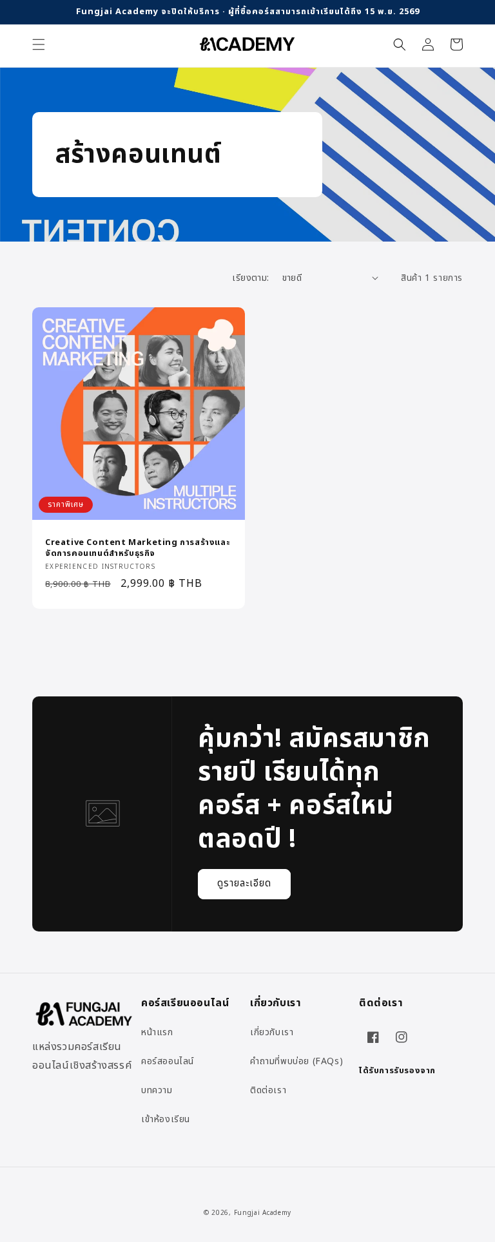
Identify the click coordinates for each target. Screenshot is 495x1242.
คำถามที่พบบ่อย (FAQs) (296, 1061)
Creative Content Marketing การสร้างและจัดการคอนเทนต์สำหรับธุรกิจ (137, 548)
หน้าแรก (157, 1032)
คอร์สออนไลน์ (167, 1061)
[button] (38, 44)
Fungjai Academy (263, 1213)
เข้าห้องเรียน (165, 1119)
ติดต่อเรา (268, 1090)
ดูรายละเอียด (244, 883)
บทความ (157, 1090)
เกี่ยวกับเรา (271, 1032)
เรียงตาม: (250, 278)
